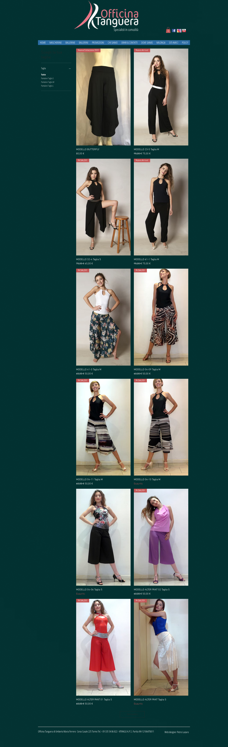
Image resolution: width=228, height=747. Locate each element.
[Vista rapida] (103, 537)
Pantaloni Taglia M (47, 82)
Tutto (43, 74)
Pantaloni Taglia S (47, 78)
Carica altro (132, 714)
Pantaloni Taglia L (47, 85)
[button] (168, 30)
